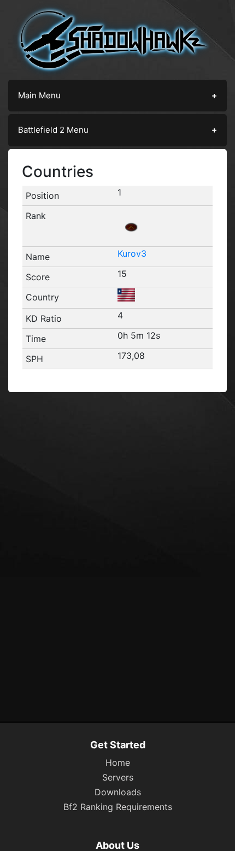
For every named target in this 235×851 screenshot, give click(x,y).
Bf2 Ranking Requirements (117, 806)
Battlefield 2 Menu (53, 130)
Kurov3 (132, 253)
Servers (117, 777)
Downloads (118, 792)
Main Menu (39, 95)
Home (117, 762)
